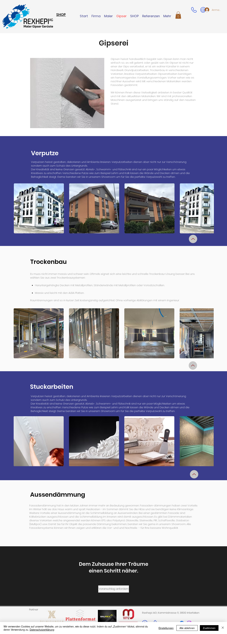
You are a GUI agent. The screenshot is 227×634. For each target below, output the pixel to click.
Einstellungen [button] (166, 628)
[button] (178, 15)
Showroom (108, 177)
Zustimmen (209, 628)
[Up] (193, 239)
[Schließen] (223, 628)
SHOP (61, 14)
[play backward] (18, 208)
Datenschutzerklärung (42, 629)
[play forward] (209, 208)
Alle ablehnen (187, 628)
